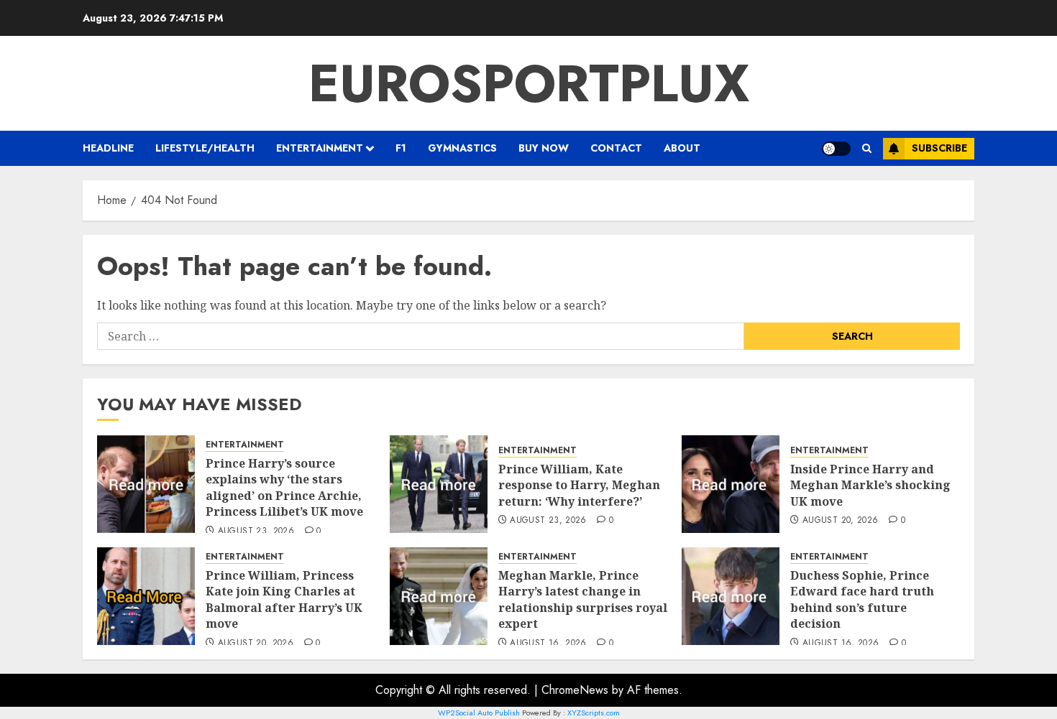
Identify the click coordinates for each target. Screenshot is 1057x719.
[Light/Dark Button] (836, 149)
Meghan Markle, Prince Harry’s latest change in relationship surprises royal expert (582, 599)
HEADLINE (108, 148)
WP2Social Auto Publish (479, 712)
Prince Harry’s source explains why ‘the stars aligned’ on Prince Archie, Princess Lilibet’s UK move (284, 487)
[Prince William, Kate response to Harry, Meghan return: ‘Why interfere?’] (439, 484)
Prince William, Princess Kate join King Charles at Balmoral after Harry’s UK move (284, 599)
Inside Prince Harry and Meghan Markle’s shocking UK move (870, 485)
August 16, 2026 (548, 643)
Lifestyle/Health (205, 148)
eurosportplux (528, 83)
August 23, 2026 (256, 531)
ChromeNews (574, 690)
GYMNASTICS (462, 148)
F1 (400, 148)
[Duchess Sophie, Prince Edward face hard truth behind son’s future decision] (730, 596)
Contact (616, 148)
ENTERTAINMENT (319, 148)
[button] (867, 148)
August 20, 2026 (840, 521)
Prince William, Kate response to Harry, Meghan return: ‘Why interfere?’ (579, 485)
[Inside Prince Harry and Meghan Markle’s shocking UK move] (730, 484)
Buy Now (543, 148)
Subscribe (939, 148)
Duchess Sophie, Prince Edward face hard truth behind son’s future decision (862, 599)
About (682, 148)
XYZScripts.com (593, 712)
